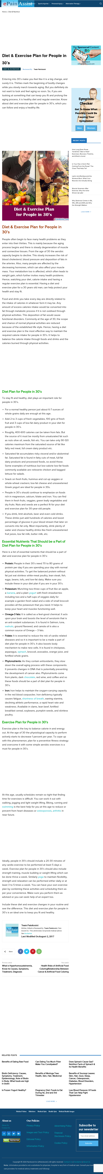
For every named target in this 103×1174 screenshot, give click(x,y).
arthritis (57, 811)
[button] (101, 3)
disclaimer (28, 933)
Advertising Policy (62, 1126)
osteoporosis (44, 811)
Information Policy (35, 1146)
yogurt (32, 593)
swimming (7, 807)
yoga (41, 877)
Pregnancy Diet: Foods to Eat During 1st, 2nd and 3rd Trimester (48, 1093)
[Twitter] (26, 951)
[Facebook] (20, 951)
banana (11, 593)
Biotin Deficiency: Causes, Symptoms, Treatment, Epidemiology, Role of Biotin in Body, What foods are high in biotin (15, 1078)
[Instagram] (9, 1133)
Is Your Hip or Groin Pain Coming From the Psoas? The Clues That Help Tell (82, 166)
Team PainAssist (40, 69)
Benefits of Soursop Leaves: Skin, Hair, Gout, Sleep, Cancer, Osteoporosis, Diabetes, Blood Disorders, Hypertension (82, 1078)
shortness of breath (33, 698)
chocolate (29, 677)
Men (79, 128)
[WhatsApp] (39, 951)
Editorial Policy (34, 1139)
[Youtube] (18, 1133)
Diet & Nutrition (14, 12)
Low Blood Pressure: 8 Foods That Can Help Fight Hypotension (82, 1093)
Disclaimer (78, 1162)
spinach (22, 652)
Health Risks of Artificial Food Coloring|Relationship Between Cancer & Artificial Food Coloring (53, 969)
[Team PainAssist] (12, 931)
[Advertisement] (35, 33)
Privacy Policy (33, 1125)
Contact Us (6, 1128)
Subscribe (88, 1143)
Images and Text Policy (38, 1132)
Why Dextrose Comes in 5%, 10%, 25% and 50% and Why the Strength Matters (82, 203)
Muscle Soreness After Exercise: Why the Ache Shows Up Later (80, 191)
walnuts (9, 626)
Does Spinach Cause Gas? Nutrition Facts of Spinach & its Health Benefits (82, 1064)
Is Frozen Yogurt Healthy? (14, 1090)
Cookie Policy (60, 1143)
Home (4, 12)
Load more (85, 212)
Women (91, 128)
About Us (5, 1125)
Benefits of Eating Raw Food (15, 1062)
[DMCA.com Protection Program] (11, 1141)
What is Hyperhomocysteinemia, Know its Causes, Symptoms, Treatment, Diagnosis (17, 969)
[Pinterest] (33, 951)
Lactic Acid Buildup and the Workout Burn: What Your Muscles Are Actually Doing (82, 178)
